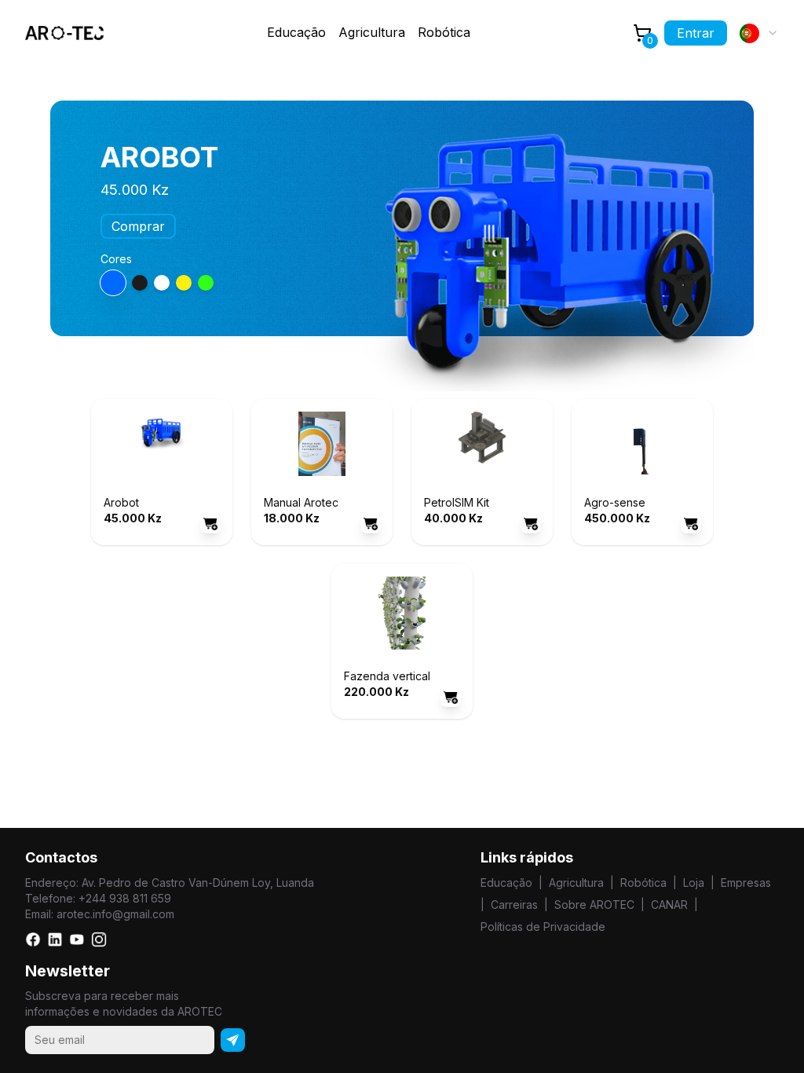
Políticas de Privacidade (543, 926)
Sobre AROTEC (594, 904)
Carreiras (514, 904)
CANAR (669, 904)
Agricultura (371, 32)
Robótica (444, 32)
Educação (506, 882)
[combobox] (759, 33)
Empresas (746, 882)
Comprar (138, 226)
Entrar (695, 33)
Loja (693, 882)
